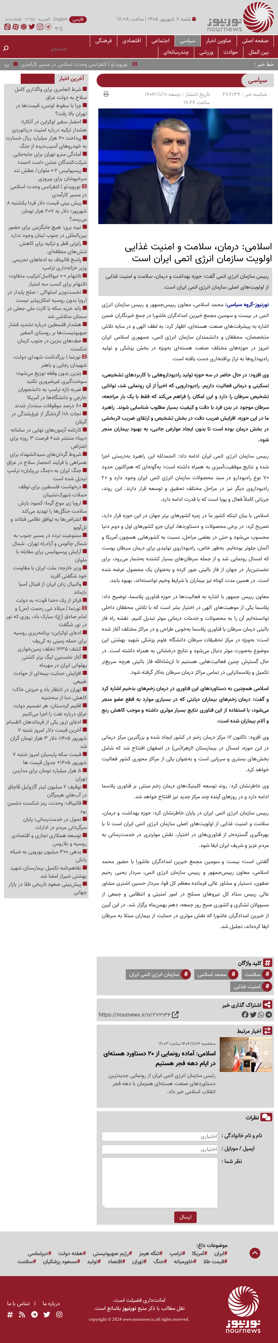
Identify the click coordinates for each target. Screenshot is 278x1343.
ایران (219, 1254)
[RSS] (22, 1315)
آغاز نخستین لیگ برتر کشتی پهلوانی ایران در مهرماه (54, 661)
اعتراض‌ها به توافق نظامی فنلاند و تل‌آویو (49, 523)
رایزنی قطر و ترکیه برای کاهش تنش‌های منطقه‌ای (53, 247)
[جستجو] (6, 49)
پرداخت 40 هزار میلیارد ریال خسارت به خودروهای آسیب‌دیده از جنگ (46, 142)
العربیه (44, 19)
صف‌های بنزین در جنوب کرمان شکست (52, 345)
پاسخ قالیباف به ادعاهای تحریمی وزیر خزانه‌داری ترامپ (49, 263)
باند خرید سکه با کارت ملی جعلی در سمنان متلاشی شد (47, 312)
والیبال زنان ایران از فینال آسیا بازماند (53, 588)
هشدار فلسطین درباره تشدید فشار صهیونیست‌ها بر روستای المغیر (47, 328)
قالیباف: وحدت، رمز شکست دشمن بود (47, 807)
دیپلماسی (38, 1254)
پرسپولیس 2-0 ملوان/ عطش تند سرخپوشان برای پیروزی (50, 174)
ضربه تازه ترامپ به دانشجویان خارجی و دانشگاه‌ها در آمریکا (52, 393)
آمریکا (198, 1254)
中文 (59, 29)
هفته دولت (70, 1254)
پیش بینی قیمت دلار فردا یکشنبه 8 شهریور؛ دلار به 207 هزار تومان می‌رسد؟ (47, 211)
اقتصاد (115, 1262)
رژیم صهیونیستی (111, 1254)
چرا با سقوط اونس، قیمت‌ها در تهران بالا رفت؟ (51, 109)
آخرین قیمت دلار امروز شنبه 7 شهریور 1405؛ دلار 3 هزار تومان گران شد (48, 738)
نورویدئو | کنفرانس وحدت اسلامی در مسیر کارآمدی (88, 64)
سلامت (252, 974)
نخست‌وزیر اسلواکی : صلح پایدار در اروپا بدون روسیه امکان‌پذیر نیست (47, 296)
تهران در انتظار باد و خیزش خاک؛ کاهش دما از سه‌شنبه (49, 693)
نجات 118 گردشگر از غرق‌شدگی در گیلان (49, 418)
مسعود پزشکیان (60, 1262)
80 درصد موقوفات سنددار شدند (49, 405)
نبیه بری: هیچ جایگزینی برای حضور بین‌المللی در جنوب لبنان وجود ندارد (47, 231)
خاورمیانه (183, 1262)
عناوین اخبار (219, 40)
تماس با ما (18, 1304)
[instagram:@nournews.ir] (59, 1315)
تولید (92, 1262)
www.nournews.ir (138, 1319)
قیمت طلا (213, 1262)
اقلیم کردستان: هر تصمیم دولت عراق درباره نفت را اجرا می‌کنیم (50, 710)
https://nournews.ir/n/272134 (135, 1015)
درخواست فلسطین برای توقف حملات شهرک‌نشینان (52, 491)
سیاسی (187, 40)
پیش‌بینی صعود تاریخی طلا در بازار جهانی (47, 888)
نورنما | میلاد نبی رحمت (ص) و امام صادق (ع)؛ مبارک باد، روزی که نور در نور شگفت (46, 616)
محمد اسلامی (212, 974)
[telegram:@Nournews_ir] (34, 1315)
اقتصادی (131, 40)
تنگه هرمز (149, 1254)
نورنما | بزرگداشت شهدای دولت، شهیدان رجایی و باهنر (50, 361)
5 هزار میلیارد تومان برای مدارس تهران (50, 774)
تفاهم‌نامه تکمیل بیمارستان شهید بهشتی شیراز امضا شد (48, 872)
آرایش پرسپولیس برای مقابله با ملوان (51, 555)
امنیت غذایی (247, 986)
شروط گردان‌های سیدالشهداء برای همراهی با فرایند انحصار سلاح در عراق (47, 458)
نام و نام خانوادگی (243, 1136)
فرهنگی (103, 40)
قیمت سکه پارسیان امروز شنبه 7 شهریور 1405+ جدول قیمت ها (50, 758)
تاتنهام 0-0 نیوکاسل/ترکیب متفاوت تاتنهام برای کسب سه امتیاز (48, 280)
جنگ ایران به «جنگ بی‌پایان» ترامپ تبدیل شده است (47, 474)
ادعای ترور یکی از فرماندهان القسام (44, 722)
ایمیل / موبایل (239, 1149)
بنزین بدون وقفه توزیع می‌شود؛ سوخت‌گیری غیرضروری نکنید (51, 377)
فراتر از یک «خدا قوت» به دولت (49, 600)
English (60, 19)
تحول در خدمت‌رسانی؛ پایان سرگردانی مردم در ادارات (55, 823)
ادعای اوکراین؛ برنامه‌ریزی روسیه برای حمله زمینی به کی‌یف (50, 637)
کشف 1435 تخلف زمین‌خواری (50, 649)
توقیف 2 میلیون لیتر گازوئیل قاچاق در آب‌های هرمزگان (47, 791)
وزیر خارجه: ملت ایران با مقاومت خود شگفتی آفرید (50, 572)
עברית (30, 19)
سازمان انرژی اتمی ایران (154, 974)
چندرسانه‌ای (176, 52)
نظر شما (233, 1161)
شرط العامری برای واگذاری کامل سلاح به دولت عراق (51, 93)
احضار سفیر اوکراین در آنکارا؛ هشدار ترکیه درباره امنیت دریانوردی (49, 126)
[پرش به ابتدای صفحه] (255, 1253)
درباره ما (51, 1304)
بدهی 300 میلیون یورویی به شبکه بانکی (48, 856)
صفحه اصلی (255, 40)
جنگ (159, 1262)
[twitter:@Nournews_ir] (46, 1315)
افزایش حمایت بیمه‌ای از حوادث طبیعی (50, 677)
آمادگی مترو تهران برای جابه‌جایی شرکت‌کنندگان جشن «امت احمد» (50, 158)
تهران (137, 1262)
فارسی (78, 19)
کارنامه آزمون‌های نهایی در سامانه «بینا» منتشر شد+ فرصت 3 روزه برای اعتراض (48, 438)
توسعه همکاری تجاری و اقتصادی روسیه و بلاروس (49, 839)
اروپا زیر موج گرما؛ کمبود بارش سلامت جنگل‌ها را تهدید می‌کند (52, 507)
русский (13, 19)
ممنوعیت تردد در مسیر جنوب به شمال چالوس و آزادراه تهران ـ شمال (49, 539)
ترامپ (176, 1254)
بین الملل (259, 52)
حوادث (230, 52)
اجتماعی (161, 40)
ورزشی (206, 52)
